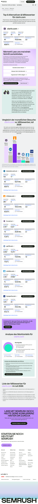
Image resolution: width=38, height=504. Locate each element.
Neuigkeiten (21, 455)
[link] (9, 5)
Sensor (11, 466)
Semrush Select (22, 460)
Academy (29, 454)
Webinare (29, 464)
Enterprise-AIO (12, 455)
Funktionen (3, 454)
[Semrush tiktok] (3, 474)
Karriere (20, 457)
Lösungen (3, 455)
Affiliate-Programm (4, 465)
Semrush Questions (22, 454)
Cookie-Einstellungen (26, 479)
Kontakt (20, 466)
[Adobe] (2, 476)
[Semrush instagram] (2, 474)
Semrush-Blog (30, 462)
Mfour (11, 460)
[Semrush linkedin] (1, 474)
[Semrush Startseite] (4, 1)
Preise (2, 457)
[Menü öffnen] (36, 1)
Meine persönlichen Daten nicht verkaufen (23, 464)
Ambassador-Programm (30, 466)
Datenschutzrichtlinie (5, 479)
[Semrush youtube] (4, 474)
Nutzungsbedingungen (16, 479)
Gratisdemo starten (6, 445)
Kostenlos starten (30, 1)
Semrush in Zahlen (4, 463)
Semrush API (30, 455)
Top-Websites (12, 463)
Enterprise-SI (12, 457)
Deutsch (34, 479)
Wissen (29, 452)
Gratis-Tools (12, 465)
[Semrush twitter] (7, 474)
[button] (33, 5)
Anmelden (22, 1)
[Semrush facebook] (6, 474)
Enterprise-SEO (12, 454)
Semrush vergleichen (5, 460)
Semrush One (3, 452)
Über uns (20, 452)
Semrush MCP (12, 452)
